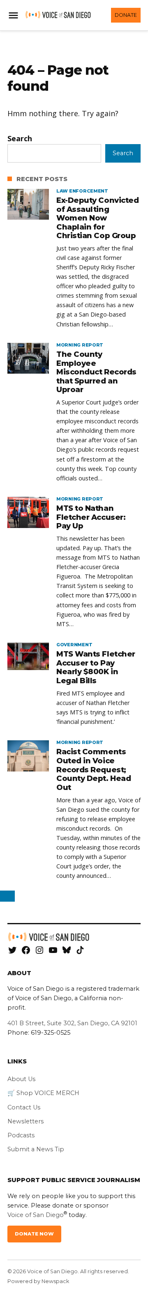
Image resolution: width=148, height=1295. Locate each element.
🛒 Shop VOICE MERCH (43, 1093)
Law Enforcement (82, 191)
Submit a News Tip (35, 1149)
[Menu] (14, 15)
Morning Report (79, 345)
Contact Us (23, 1107)
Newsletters (25, 1121)
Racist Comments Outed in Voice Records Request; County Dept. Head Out (93, 769)
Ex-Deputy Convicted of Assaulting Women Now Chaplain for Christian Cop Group (97, 218)
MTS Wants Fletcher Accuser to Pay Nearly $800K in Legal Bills (95, 667)
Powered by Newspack (38, 1281)
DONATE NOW (34, 1234)
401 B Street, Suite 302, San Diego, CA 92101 (72, 1023)
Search (19, 138)
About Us (21, 1079)
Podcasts (21, 1135)
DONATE (126, 15)
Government (74, 645)
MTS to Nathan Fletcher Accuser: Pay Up (90, 517)
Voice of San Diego (35, 1215)
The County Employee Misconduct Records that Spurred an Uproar (96, 372)
